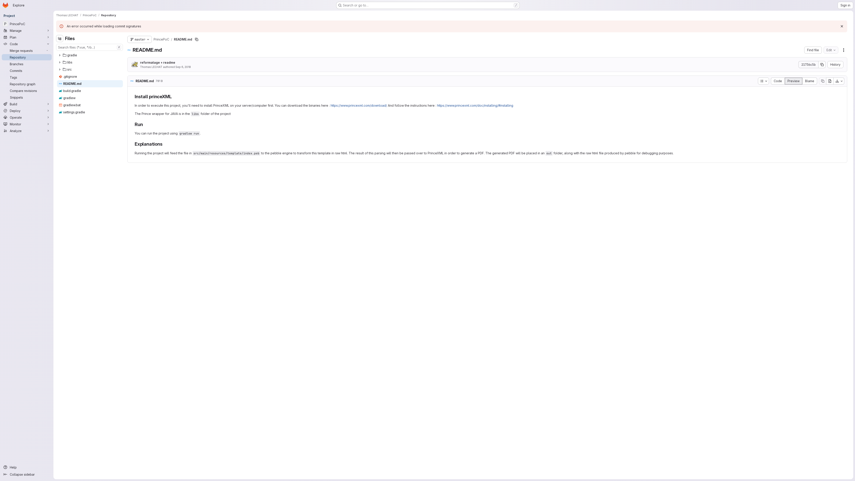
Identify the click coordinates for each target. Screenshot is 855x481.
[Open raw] (829, 81)
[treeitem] (90, 55)
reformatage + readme (157, 62)
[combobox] (89, 47)
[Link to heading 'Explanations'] (164, 144)
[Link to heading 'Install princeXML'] (174, 96)
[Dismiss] (842, 26)
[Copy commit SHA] (822, 64)
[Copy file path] (196, 39)
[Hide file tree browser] (59, 38)
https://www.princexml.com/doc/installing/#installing (475, 105)
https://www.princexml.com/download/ (359, 105)
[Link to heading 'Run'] (145, 124)
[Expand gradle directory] (59, 55)
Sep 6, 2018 (183, 67)
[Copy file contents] (822, 81)
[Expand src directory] (59, 69)
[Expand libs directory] (59, 62)
